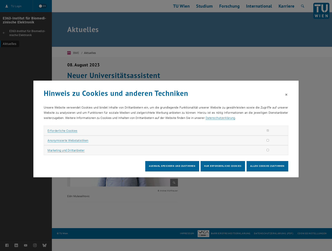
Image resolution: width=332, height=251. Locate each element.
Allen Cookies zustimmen (267, 166)
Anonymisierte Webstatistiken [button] (68, 140)
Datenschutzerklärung (220, 118)
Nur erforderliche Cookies (222, 166)
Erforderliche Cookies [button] (62, 130)
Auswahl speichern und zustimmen (172, 166)
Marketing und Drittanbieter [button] (66, 150)
